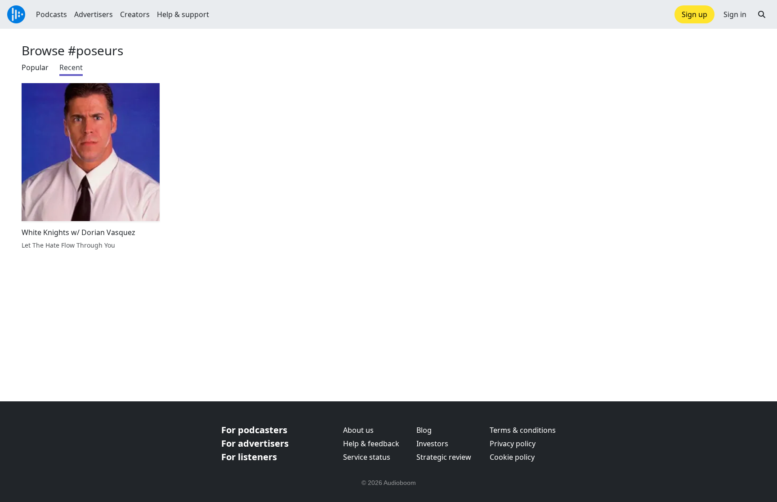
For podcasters (254, 430)
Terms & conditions (523, 430)
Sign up (694, 14)
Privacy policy (513, 444)
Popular (35, 67)
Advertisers (93, 14)
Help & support (183, 14)
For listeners (249, 457)
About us (358, 430)
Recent (71, 67)
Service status (366, 457)
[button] (762, 14)
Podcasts (51, 14)
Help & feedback (371, 444)
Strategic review (443, 457)
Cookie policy (512, 457)
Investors (432, 444)
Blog (424, 430)
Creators (135, 14)
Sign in (734, 14)
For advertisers (255, 443)
